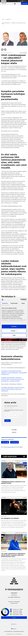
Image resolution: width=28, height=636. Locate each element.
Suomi (25, 1)
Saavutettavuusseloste (18, 631)
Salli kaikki (14, 326)
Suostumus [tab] (5, 303)
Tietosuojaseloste (8, 631)
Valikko (3, 3)
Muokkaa (13, 330)
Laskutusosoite (14, 603)
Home (3, 19)
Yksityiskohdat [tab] (14, 303)
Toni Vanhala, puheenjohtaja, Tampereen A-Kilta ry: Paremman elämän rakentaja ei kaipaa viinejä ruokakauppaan (13, 389)
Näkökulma (8, 19)
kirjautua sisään (10, 447)
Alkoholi (14, 432)
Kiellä (14, 335)
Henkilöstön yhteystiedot (14, 601)
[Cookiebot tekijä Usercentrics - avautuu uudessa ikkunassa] (20, 299)
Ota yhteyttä (3, 1)
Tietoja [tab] (23, 303)
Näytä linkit (13, 624)
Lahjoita (23, 3)
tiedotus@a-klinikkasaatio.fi (14, 597)
